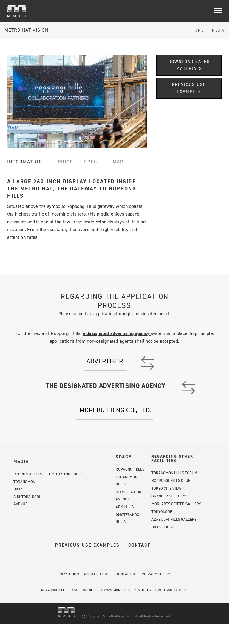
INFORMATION (24, 162)
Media (218, 30)
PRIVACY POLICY (156, 574)
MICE (16, 12)
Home (198, 30)
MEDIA (21, 462)
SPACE (123, 457)
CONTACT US (126, 574)
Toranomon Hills (115, 590)
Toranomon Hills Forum (174, 472)
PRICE (65, 162)
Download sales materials (189, 65)
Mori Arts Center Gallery (176, 503)
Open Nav (221, 10)
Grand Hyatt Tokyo (169, 496)
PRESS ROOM (68, 574)
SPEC (90, 162)
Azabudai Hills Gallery (173, 519)
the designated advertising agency (105, 385)
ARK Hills (125, 506)
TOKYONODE (161, 511)
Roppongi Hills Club (171, 480)
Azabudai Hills (84, 590)
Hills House (162, 527)
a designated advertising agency (117, 333)
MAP (118, 162)
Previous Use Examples (189, 88)
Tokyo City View (166, 488)
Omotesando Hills (66, 474)
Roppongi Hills (27, 474)
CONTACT (139, 545)
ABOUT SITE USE (97, 574)
